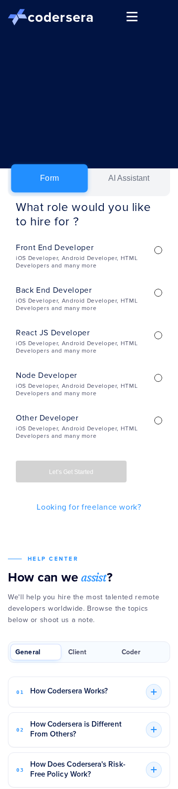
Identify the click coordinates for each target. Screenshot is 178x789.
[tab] (35, 652)
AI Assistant (128, 178)
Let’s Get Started (71, 472)
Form (49, 178)
